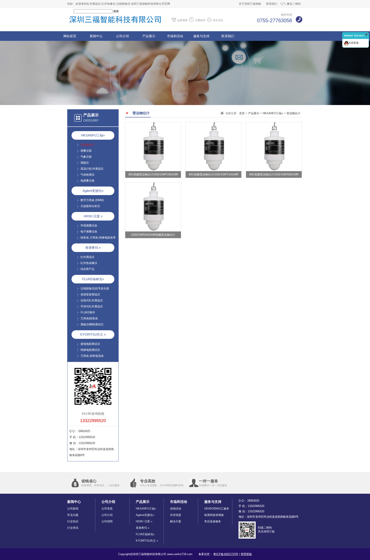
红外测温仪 (87, 257)
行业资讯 (72, 527)
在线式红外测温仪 (92, 300)
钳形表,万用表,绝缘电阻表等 (98, 237)
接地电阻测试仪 (90, 343)
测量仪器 (86, 150)
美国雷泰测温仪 (90, 294)
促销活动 (175, 508)
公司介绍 (122, 36)
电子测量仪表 (89, 231)
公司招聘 (107, 521)
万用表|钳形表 (89, 318)
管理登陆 (246, 554)
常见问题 (72, 515)
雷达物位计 (87, 144)
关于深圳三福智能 (250, 3)
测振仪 (85, 162)
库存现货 (175, 515)
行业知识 (72, 521)
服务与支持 (201, 36)
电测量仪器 (87, 180)
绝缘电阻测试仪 (90, 349)
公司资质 (107, 508)
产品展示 (148, 36)
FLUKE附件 (88, 312)
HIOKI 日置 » (93, 216)
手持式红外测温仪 (92, 306)
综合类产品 (87, 269)
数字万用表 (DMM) (92, 200)
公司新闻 (72, 508)
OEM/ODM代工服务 (216, 508)
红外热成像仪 (89, 263)
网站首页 (69, 36)
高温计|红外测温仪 (92, 168)
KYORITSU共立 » (93, 334)
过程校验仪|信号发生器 (95, 288)
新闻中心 (96, 36)
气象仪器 (86, 156)
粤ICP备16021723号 (225, 554)
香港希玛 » (93, 247)
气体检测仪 (87, 174)
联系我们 (271, 3)
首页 (242, 113)
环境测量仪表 (89, 225)
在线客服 (353, 42)
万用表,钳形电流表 (92, 355)
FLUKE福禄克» (93, 279)
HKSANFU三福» (93, 135)
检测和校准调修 (214, 515)
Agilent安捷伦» (93, 191)
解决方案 (175, 521)
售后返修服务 (212, 521)
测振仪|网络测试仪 (92, 324)
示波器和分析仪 (90, 206)
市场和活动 (175, 36)
